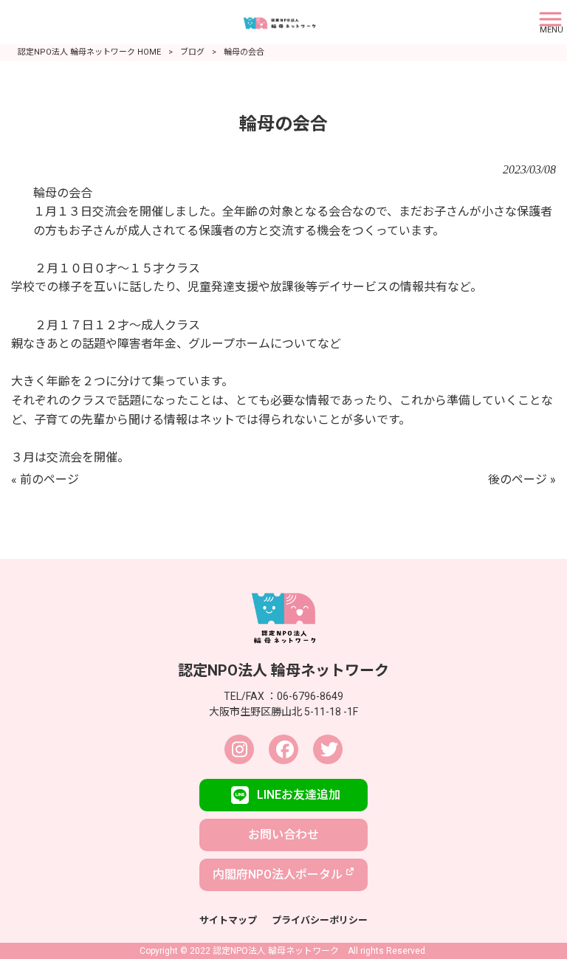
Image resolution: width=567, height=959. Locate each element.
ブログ (192, 52)
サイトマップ (228, 920)
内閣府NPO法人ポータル (278, 874)
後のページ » (522, 479)
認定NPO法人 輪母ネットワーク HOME (89, 52)
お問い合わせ (283, 835)
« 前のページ (45, 479)
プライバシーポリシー (320, 920)
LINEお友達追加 (298, 795)
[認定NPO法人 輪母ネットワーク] (265, 21)
